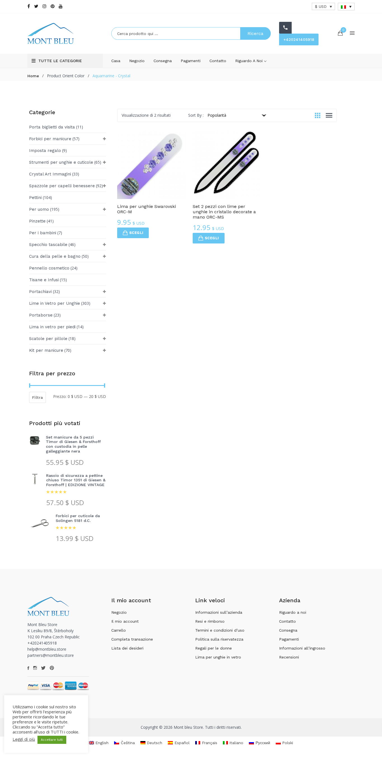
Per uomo (39, 209)
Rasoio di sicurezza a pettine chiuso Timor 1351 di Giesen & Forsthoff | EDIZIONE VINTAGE (75, 480)
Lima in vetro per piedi (52, 326)
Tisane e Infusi (44, 279)
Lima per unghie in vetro (218, 657)
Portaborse (41, 315)
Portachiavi (40, 291)
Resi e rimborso (210, 621)
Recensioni (289, 657)
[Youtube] (61, 6)
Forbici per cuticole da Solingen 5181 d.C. (78, 518)
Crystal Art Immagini (50, 174)
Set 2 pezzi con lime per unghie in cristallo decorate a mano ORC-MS (224, 212)
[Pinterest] (53, 6)
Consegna (163, 60)
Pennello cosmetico (49, 268)
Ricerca (255, 33)
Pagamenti (191, 60)
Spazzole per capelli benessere (62, 185)
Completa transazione (132, 639)
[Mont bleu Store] (65, 33)
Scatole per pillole (48, 338)
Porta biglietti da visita (52, 127)
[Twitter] (36, 6)
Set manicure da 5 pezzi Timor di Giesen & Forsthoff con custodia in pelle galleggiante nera (73, 444)
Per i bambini (42, 232)
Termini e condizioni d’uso (219, 630)
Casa (115, 60)
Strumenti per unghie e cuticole (61, 162)
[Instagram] (44, 6)
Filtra (37, 397)
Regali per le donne (213, 648)
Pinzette (37, 221)
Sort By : (196, 115)
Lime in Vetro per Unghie (54, 303)
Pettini (35, 197)
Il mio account (125, 621)
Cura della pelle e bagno (55, 256)
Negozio (137, 60)
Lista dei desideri (127, 648)
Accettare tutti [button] (52, 740)
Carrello (118, 630)
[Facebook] (28, 6)
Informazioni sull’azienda (218, 612)
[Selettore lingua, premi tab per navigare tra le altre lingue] (346, 6)
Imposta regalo (45, 150)
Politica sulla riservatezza (219, 639)
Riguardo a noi (249, 60)
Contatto (217, 60)
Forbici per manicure (50, 138)
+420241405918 (298, 39)
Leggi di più (24, 739)
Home (33, 76)
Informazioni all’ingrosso (302, 648)
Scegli (136, 233)
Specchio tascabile (48, 244)
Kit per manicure (46, 350)
